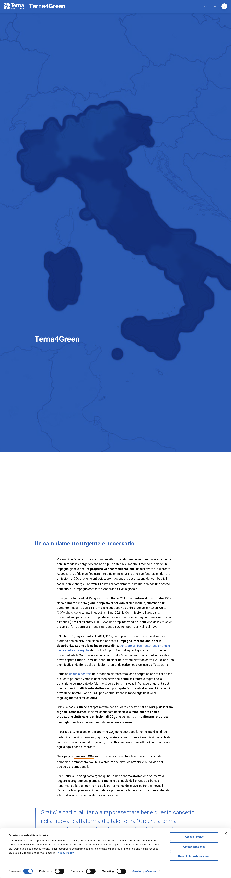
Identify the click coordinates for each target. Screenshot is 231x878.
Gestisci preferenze (144, 871)
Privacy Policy (65, 852)
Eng (207, 6)
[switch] (59, 871)
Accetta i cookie (194, 836)
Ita (215, 6)
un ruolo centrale (80, 674)
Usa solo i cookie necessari (194, 856)
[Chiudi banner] (226, 833)
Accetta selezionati (194, 846)
